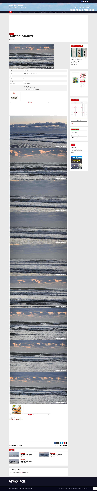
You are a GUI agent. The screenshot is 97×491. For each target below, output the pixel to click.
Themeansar (29, 488)
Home (60, 488)
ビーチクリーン (28, 12)
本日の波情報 (20, 12)
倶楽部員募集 (43, 12)
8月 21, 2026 (52, 456)
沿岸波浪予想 (73, 147)
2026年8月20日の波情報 (26, 461)
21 (81, 112)
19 (76, 112)
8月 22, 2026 (23, 456)
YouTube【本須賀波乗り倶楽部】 (16, 419)
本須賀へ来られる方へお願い (54, 12)
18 (74, 112)
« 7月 (72, 123)
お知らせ (72, 132)
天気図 (72, 152)
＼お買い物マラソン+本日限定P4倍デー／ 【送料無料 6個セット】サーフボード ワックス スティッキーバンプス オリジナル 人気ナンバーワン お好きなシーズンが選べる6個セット (83, 78)
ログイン (21, 472)
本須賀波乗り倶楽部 (16, 6)
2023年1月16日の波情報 (60, 445)
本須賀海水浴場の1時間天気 (76, 150)
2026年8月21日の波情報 (56, 454)
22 (83, 112)
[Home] (10, 12)
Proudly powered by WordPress (14, 488)
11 (74, 110)
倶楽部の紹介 (36, 12)
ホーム (15, 12)
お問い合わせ (64, 12)
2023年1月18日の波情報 (16, 445)
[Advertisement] (48, 25)
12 (76, 110)
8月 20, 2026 (23, 462)
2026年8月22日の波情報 (26, 454)
